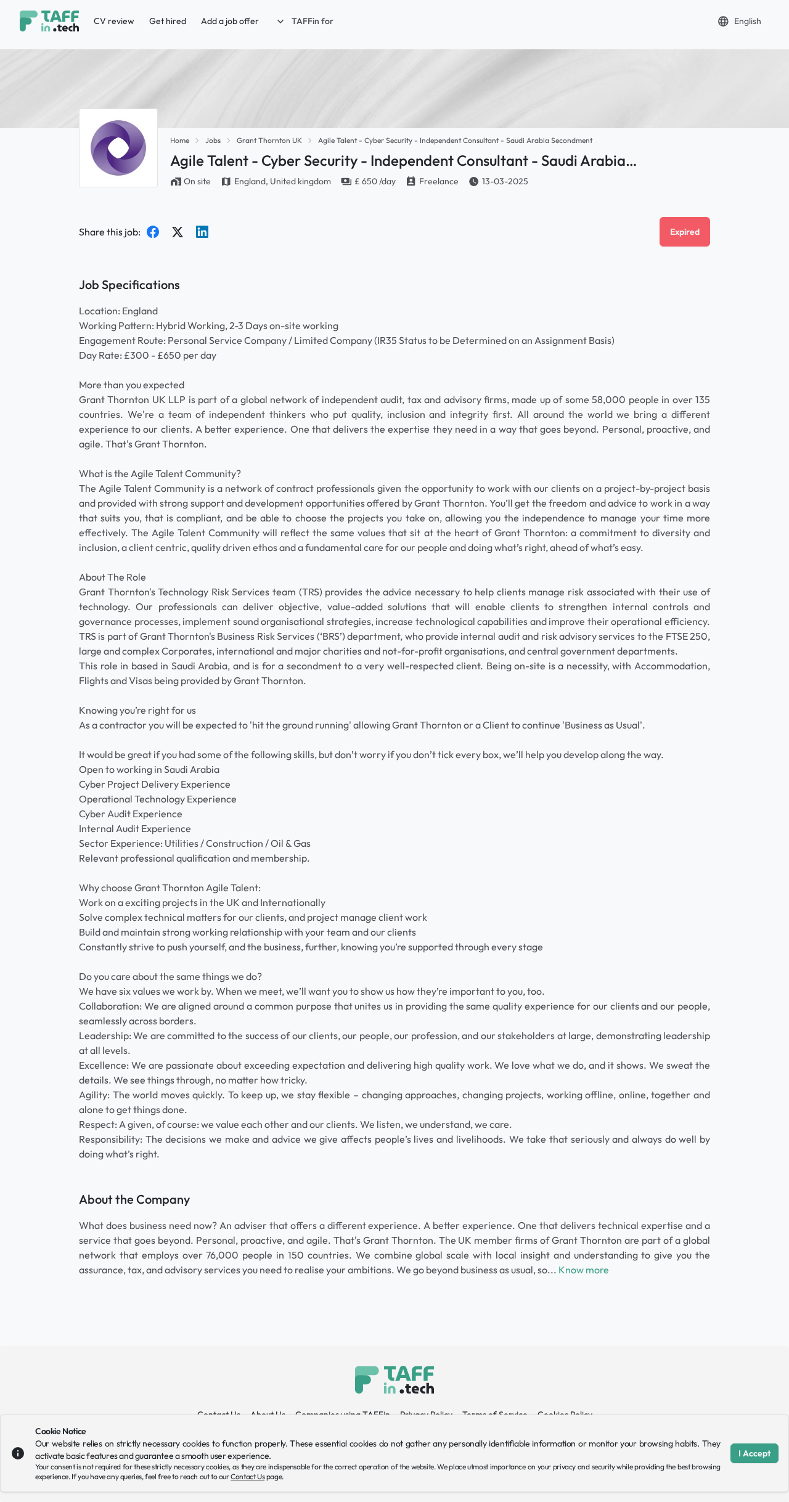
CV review (114, 21)
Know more (583, 1269)
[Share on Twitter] (177, 231)
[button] (303, 21)
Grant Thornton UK (269, 140)
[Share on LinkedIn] (202, 231)
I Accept (754, 1453)
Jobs (213, 140)
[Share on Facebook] (152, 231)
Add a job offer (230, 21)
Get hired (167, 21)
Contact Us (247, 1476)
